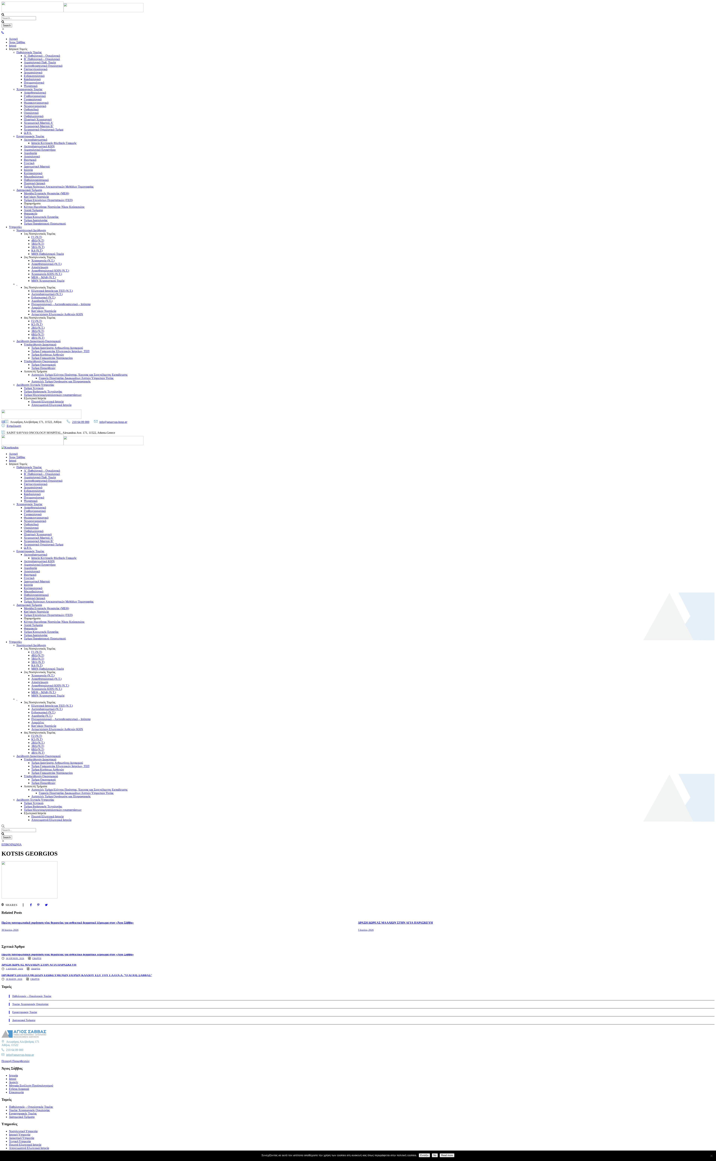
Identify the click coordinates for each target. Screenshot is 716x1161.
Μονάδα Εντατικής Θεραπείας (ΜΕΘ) (46, 193)
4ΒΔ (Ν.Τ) (37, 240)
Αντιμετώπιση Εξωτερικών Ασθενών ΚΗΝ (57, 314)
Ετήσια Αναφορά (19, 1088)
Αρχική (13, 38)
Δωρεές (13, 1082)
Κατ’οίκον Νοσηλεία (36, 196)
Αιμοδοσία (30, 153)
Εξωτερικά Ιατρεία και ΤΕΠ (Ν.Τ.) (52, 290)
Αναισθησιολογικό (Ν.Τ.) (46, 263)
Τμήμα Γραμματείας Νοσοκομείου (52, 358)
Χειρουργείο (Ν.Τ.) (42, 260)
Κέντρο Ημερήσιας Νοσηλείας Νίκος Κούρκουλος (54, 206)
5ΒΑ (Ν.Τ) (37, 247)
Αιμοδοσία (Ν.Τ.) (41, 300)
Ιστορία (13, 1075)
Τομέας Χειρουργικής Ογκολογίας (30, 1004)
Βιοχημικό (30, 159)
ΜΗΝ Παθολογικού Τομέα (47, 253)
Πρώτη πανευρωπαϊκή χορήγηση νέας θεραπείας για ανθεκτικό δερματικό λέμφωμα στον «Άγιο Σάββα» (67, 922)
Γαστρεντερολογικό (35, 69)
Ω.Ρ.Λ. (28, 133)
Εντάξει (424, 1155)
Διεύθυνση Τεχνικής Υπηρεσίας (35, 384)
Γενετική (29, 163)
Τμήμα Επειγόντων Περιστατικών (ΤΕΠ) (48, 200)
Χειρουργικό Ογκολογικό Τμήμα (43, 129)
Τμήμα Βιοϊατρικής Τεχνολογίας (43, 391)
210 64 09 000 (80, 422)
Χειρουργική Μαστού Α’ (38, 122)
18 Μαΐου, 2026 (14, 979)
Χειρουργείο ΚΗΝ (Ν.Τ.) (46, 274)
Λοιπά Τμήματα (33, 210)
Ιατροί (12, 45)
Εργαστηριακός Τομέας (30, 136)
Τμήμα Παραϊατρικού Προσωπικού (45, 223)
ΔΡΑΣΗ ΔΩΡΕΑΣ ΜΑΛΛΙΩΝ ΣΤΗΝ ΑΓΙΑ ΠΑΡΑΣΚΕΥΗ (395, 922)
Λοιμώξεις (37, 307)
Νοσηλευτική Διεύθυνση (31, 230)
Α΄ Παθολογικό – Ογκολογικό (42, 55)
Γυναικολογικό (33, 99)
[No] (711, 1156)
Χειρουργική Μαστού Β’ (39, 126)
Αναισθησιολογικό (35, 92)
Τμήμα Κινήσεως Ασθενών (47, 354)
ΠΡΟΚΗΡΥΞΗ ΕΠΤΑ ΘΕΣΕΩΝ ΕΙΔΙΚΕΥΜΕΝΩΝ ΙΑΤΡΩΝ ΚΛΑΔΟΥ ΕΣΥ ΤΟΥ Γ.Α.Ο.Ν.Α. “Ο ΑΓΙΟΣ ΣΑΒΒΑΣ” (76, 975)
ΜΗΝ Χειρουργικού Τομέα (47, 280)
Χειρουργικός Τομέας (29, 89)
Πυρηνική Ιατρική (34, 183)
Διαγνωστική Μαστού (37, 166)
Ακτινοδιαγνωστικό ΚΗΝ (39, 146)
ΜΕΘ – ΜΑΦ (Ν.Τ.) (43, 277)
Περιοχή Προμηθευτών (15, 1061)
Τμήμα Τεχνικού (33, 388)
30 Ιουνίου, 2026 (9, 930)
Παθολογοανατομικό (36, 180)
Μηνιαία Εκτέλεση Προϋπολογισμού (31, 1085)
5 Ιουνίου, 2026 (366, 930)
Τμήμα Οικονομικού (43, 364)
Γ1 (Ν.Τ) (36, 237)
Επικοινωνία (16, 1092)
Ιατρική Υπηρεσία (19, 1134)
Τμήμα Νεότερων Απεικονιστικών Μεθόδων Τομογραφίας (59, 186)
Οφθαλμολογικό (33, 116)
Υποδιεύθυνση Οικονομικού (41, 361)
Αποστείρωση (39, 267)
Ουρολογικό (31, 112)
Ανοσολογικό (32, 156)
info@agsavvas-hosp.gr (113, 422)
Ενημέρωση (14, 425)
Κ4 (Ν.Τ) (37, 250)
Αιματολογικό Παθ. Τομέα (40, 62)
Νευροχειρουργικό (35, 106)
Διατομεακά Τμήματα (29, 190)
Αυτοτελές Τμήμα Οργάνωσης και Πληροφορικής (61, 381)
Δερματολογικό (33, 72)
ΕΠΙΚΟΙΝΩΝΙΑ (11, 844)
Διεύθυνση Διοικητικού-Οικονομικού (38, 341)
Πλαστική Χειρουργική (38, 119)
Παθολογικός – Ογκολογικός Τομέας (31, 996)
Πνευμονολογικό (34, 82)
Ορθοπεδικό (31, 109)
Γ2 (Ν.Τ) (36, 321)
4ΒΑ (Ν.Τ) (37, 337)
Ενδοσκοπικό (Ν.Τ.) (43, 297)
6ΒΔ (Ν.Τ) (37, 334)
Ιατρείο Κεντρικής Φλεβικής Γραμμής (53, 143)
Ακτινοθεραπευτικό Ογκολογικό (43, 65)
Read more (447, 1155)
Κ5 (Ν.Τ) (37, 324)
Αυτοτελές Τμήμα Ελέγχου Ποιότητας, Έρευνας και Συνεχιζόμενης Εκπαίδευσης (79, 374)
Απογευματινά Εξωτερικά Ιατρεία (51, 405)
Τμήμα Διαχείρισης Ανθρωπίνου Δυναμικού (57, 347)
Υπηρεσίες (15, 227)
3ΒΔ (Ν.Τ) (37, 331)
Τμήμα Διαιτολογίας (36, 220)
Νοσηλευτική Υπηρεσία (23, 1131)
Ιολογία (28, 169)
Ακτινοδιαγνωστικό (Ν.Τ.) (47, 294)
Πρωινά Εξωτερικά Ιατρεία (47, 401)
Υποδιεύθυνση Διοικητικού (40, 344)
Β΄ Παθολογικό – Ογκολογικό (42, 59)
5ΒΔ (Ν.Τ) (37, 243)
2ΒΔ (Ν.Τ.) (38, 327)
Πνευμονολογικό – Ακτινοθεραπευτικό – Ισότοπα (60, 304)
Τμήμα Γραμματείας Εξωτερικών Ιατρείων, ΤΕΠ (60, 351)
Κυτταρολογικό (33, 173)
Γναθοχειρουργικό (35, 96)
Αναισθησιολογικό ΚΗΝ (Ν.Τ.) (50, 270)
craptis (36, 958)
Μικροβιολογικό (33, 176)
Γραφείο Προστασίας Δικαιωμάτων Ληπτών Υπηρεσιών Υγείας (76, 378)
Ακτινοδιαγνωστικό (35, 139)
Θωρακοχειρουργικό (36, 102)
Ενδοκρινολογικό (34, 75)
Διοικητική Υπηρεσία (21, 1138)
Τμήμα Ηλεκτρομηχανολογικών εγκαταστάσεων (52, 394)
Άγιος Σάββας (17, 42)
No (434, 1155)
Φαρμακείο (30, 213)
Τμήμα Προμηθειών (43, 368)
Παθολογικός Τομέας (29, 52)
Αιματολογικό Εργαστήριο (40, 149)
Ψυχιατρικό (30, 85)
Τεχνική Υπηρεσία (20, 1141)
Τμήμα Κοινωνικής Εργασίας (41, 216)
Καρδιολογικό (32, 79)
